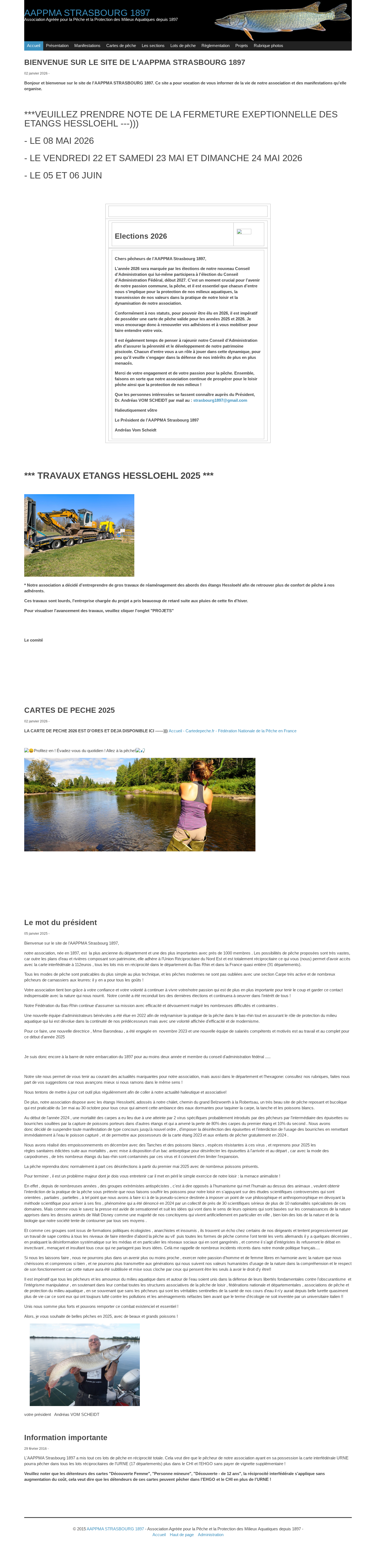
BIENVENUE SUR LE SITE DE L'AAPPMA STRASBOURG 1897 (134, 62)
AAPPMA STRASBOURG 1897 (87, 13)
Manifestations (87, 45)
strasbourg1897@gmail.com (220, 400)
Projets (241, 45)
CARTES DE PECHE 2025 (69, 710)
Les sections (153, 45)
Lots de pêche (183, 45)
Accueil (33, 45)
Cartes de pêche (121, 45)
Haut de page (182, 1534)
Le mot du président (60, 922)
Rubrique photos (268, 45)
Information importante (65, 1438)
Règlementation (215, 45)
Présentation (57, 45)
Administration (211, 1534)
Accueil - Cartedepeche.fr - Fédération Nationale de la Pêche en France (232, 730)
